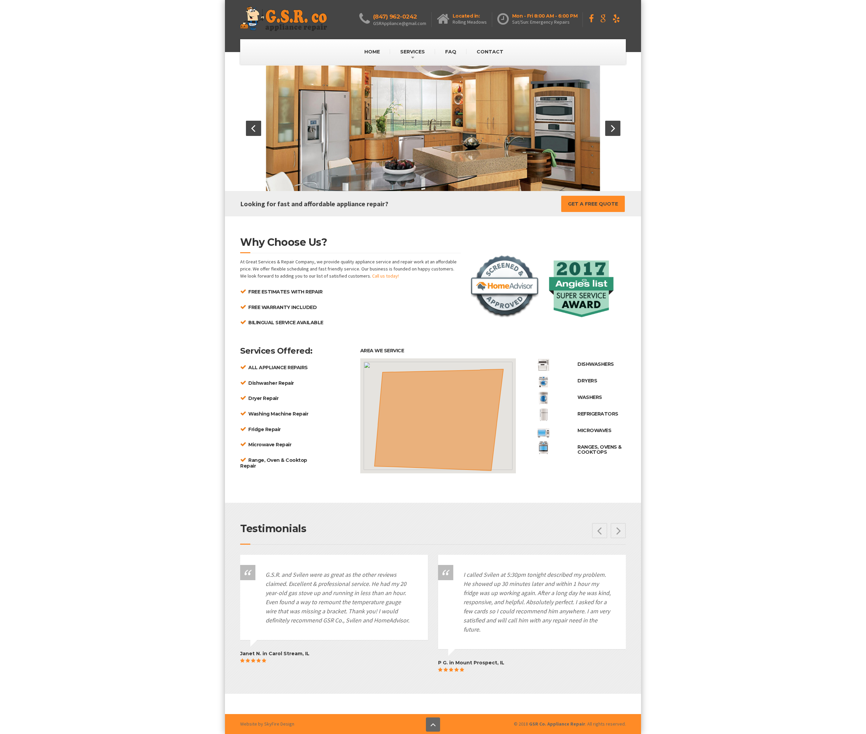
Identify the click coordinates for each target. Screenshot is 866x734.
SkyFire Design (279, 724)
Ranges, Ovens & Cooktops (599, 449)
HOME (372, 52)
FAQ (450, 52)
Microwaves (594, 430)
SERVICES (412, 52)
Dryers (587, 381)
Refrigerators (597, 414)
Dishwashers (595, 364)
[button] (253, 128)
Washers (589, 397)
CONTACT (490, 52)
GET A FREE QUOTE (593, 204)
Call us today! (385, 276)
